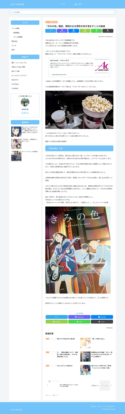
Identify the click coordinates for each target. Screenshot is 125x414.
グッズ (14, 45)
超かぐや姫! (16, 71)
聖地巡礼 (15, 41)
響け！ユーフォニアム (19, 63)
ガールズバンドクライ (19, 75)
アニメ (48, 22)
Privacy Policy (110, 406)
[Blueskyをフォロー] (25, 113)
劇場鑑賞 (55, 22)
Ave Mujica (15, 84)
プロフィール (101, 406)
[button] (114, 12)
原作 (13, 50)
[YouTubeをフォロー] (27, 113)
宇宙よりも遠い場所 (18, 67)
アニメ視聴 (15, 28)
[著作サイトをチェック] (23, 113)
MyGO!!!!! (15, 80)
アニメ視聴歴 (17, 37)
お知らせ (93, 406)
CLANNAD (15, 88)
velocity (25, 109)
